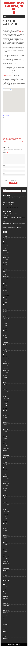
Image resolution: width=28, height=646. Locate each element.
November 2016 (6, 365)
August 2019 (5, 297)
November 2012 (6, 478)
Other (4, 617)
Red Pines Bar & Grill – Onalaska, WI (10, 207)
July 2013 (5, 459)
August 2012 (5, 485)
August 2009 (5, 570)
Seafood (4, 629)
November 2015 (6, 394)
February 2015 (5, 415)
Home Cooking (6, 605)
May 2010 (5, 549)
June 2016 (5, 377)
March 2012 (5, 497)
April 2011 (5, 523)
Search (4, 189)
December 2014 (6, 419)
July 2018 (5, 323)
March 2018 (5, 332)
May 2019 (5, 302)
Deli (3, 591)
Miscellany (5, 615)
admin (16, 25)
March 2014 (5, 441)
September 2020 (6, 276)
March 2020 (5, 285)
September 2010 (6, 540)
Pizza (4, 619)
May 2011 (5, 521)
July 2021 (5, 262)
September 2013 (6, 455)
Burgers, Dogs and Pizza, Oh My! (14, 6)
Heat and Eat (5, 603)
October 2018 (5, 316)
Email (4, 169)
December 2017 (6, 339)
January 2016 (5, 389)
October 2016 (5, 368)
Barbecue (5, 582)
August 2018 (5, 321)
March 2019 (5, 306)
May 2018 (5, 328)
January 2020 (5, 290)
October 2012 (5, 481)
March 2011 (5, 525)
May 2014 (5, 436)
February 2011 (5, 528)
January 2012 (5, 502)
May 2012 (5, 492)
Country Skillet (14, 138)
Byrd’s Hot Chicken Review (8, 202)
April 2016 (5, 382)
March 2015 (5, 412)
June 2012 (5, 490)
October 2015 (5, 396)
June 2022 (5, 236)
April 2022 (5, 241)
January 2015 (5, 417)
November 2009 (6, 563)
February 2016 (5, 387)
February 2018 (5, 335)
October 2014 (5, 424)
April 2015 (5, 410)
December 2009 (6, 561)
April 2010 (5, 551)
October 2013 (5, 452)
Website (4, 173)
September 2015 (6, 398)
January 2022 (5, 248)
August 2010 (5, 542)
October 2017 (5, 342)
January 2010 (5, 558)
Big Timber (19, 31)
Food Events (5, 596)
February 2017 (5, 358)
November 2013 (6, 450)
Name (4, 165)
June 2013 (5, 462)
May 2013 (5, 464)
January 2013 (5, 474)
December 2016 (6, 363)
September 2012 (6, 483)
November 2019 (6, 295)
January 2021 (5, 274)
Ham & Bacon (5, 598)
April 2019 (5, 304)
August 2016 (5, 372)
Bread (4, 584)
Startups (4, 631)
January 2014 (5, 445)
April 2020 (5, 283)
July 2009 (5, 572)
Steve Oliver (5, 223)
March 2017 (5, 356)
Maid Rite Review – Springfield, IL (15, 227)
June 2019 (5, 299)
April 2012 (5, 495)
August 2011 (5, 514)
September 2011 (6, 511)
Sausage (4, 626)
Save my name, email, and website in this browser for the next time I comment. (14, 179)
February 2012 (5, 500)
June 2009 (5, 575)
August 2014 (5, 429)
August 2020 (5, 278)
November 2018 (6, 314)
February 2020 (5, 288)
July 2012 (5, 488)
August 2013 (5, 457)
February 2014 (5, 443)
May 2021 (5, 264)
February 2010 (5, 556)
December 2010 (6, 532)
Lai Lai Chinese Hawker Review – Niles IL (11, 200)
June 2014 (5, 434)
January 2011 (5, 530)
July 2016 (5, 375)
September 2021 (6, 257)
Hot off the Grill (14, 136)
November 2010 (6, 535)
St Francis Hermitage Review (8, 204)
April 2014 (5, 438)
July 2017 (5, 346)
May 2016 (5, 379)
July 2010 (5, 544)
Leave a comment (11, 139)
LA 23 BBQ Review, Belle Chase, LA (18, 217)
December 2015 (6, 391)
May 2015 (5, 408)
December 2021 (6, 250)
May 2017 (5, 351)
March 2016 (5, 384)
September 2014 (6, 427)
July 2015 (5, 403)
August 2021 (5, 259)
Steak (4, 633)
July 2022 (5, 233)
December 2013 (6, 448)
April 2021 (5, 266)
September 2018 (6, 318)
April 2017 (5, 354)
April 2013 (5, 467)
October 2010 (5, 537)
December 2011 (6, 504)
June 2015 (5, 405)
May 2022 (5, 238)
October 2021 (5, 255)
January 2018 (5, 337)
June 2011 (5, 518)
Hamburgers (8, 136)
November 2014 (6, 422)
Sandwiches (5, 624)
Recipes (4, 622)
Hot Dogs (4, 607)
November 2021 (6, 252)
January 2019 (5, 311)
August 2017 (5, 344)
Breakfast (5, 586)
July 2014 (5, 431)
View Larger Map (6, 115)
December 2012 (6, 476)
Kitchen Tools (5, 612)
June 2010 (5, 547)
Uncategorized (5, 638)
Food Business (6, 593)
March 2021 (5, 269)
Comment (5, 153)
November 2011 (6, 507)
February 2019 (5, 309)
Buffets (4, 589)
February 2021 (5, 271)
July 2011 (5, 516)
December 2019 (6, 292)
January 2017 (5, 361)
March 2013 (5, 469)
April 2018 (5, 330)
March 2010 (5, 554)
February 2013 (5, 471)
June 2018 (5, 325)
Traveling (4, 636)
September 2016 (6, 370)
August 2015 (5, 401)
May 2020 (5, 281)
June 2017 (5, 349)
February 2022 (5, 245)
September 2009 (6, 568)
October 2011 (5, 509)
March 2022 (5, 243)
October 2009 (5, 565)
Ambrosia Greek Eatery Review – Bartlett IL (11, 197)
